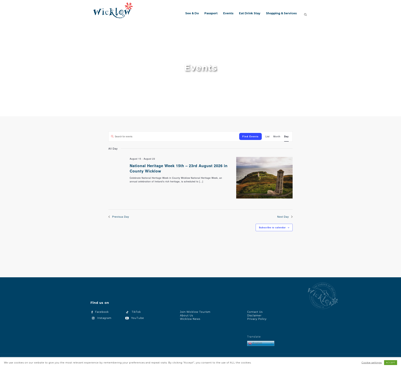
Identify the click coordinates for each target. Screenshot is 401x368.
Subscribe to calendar (272, 227)
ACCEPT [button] (390, 362)
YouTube (137, 318)
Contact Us (255, 311)
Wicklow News (190, 318)
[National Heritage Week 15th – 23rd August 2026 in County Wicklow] (264, 178)
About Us (186, 315)
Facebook (102, 311)
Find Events (250, 136)
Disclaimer (254, 315)
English (257, 343)
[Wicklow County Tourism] (113, 10)
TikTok (136, 311)
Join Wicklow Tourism (195, 311)
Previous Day (120, 216)
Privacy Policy (257, 318)
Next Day (283, 216)
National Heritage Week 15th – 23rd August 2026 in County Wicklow (179, 168)
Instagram (104, 318)
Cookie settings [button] (372, 362)
